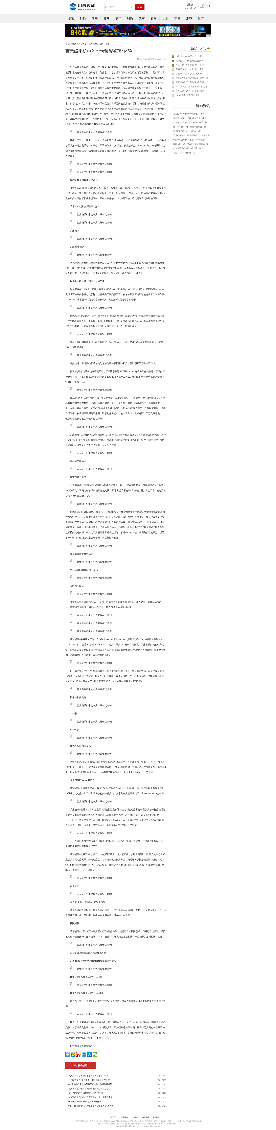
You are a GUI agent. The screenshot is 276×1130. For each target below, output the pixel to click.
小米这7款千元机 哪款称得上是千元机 (190, 122)
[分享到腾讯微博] (84, 1054)
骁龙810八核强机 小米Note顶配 (187, 131)
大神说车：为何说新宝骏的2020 (190, 61)
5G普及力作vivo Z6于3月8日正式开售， (85, 1102)
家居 (154, 18)
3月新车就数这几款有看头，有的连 (191, 87)
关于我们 (113, 1117)
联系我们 (124, 1117)
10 (173, 95)
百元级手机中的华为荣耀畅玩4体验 (188, 114)
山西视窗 (93, 44)
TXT (164, 1117)
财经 (83, 18)
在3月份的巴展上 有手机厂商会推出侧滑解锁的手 (90, 1084)
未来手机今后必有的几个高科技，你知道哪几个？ (90, 1097)
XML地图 (135, 1117)
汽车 (142, 18)
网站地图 (156, 1117)
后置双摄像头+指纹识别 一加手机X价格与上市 (89, 1080)
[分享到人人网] (89, 1054)
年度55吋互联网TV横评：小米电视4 (189, 140)
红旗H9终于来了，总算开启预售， (191, 91)
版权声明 (145, 1117)
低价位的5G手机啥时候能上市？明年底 (85, 1093)
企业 (165, 18)
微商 (201, 18)
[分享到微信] (95, 1054)
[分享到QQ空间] (73, 1054)
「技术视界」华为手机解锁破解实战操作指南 (88, 1089)
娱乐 (95, 18)
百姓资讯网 (87, 1046)
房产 (118, 18)
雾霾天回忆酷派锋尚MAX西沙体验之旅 (190, 144)
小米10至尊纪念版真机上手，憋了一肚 (190, 148)
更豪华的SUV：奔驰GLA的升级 (190, 82)
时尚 (130, 18)
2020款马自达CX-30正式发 (187, 95)
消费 (189, 18)
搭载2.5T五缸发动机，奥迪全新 (190, 74)
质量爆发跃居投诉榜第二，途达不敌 (192, 78)
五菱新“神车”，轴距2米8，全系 (190, 69)
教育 (106, 18)
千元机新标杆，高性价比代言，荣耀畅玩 (191, 135)
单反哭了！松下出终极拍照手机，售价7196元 (88, 1076)
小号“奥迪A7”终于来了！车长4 (189, 56)
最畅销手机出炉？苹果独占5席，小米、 (190, 118)
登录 (209, 6)
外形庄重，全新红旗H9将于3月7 (190, 65)
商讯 (177, 18)
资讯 (71, 18)
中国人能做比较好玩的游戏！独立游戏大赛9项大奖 (91, 1106)
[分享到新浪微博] (78, 1054)
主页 (84, 44)
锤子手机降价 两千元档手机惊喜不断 (189, 127)
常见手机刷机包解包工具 (184, 153)
